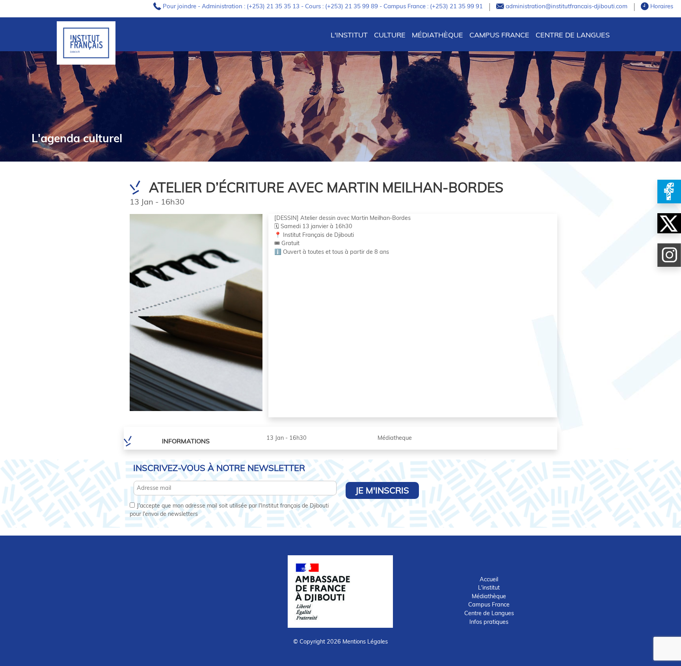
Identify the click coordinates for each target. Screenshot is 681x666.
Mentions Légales (365, 641)
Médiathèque (437, 34)
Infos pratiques (488, 621)
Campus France (499, 34)
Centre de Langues (573, 34)
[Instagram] (669, 255)
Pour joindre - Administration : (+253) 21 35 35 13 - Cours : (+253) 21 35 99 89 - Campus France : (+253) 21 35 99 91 (323, 6)
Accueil (489, 579)
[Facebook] (669, 191)
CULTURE (390, 34)
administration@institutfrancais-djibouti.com (567, 6)
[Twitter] (669, 223)
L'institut (489, 587)
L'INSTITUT (349, 34)
